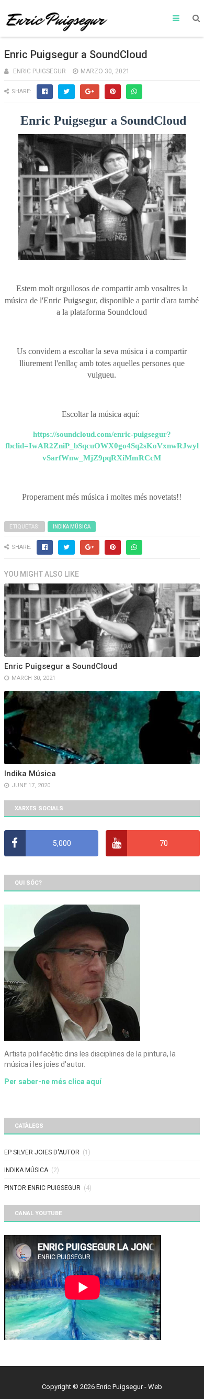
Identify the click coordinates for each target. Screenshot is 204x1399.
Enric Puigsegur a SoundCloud (60, 666)
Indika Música (71, 527)
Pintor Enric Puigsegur (42, 1188)
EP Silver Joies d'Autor (42, 1152)
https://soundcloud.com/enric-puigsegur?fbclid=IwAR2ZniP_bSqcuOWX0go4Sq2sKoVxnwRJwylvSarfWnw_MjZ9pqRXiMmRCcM (102, 446)
